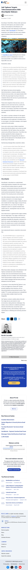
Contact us (3, 544)
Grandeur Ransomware (7, 419)
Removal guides (5, 530)
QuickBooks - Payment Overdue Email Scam (13, 431)
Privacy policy (6, 564)
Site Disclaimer (14, 564)
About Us (3, 546)
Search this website (6, 556)
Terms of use (22, 564)
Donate (14, 383)
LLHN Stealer (5, 436)
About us (14, 408)
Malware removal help (14, 469)
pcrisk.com (13, 516)
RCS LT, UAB (4, 513)
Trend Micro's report (8, 55)
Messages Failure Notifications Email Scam (13, 434)
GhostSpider (12, 30)
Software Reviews (5, 537)
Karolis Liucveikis (9, 15)
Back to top (24, 360)
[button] (25, 2)
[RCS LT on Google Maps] (2, 522)
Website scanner (5, 553)
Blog (2, 535)
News (2, 532)
